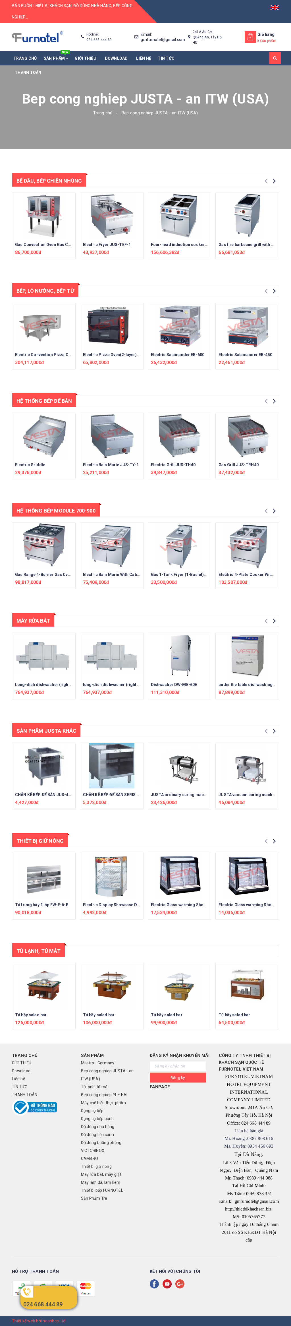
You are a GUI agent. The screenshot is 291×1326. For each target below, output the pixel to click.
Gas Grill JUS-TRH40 (239, 464)
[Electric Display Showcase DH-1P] (111, 876)
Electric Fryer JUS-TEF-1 (107, 244)
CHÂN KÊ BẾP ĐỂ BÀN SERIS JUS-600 (118, 794)
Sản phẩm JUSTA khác (46, 731)
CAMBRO (89, 1158)
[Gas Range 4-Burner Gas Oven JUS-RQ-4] (43, 545)
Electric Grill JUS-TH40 (173, 464)
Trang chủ (25, 58)
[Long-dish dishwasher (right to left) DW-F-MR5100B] (43, 655)
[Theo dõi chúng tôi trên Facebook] (155, 1283)
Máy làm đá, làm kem (100, 1182)
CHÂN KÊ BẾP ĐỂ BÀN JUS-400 (44, 794)
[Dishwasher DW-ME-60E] (179, 655)
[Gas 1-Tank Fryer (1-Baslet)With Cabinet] (179, 545)
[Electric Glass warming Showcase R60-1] (179, 876)
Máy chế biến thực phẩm (103, 1102)
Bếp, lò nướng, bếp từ (45, 291)
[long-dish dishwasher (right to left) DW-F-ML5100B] (111, 655)
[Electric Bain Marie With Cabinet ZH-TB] (111, 545)
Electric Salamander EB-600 (178, 354)
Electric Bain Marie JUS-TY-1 (111, 464)
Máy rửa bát (33, 621)
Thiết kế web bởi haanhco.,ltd (38, 1321)
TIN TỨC (166, 58)
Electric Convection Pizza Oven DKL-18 (52, 354)
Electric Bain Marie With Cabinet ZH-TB (120, 574)
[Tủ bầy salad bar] (43, 986)
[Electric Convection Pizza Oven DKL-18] (43, 325)
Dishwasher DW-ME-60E (174, 684)
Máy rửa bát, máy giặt (101, 1174)
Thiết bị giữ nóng (40, 841)
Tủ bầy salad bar (31, 1015)
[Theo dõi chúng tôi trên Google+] (181, 1283)
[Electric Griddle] (43, 435)
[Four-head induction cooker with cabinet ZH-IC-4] (179, 215)
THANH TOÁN (28, 72)
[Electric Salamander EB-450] (247, 325)
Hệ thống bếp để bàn (44, 401)
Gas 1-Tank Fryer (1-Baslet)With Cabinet (189, 574)
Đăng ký (178, 1077)
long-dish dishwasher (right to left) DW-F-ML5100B (132, 684)
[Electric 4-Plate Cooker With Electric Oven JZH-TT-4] (247, 545)
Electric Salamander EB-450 (245, 354)
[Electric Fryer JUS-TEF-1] (111, 215)
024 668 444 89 (43, 1304)
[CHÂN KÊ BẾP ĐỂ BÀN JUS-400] (43, 765)
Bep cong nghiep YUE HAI (104, 1094)
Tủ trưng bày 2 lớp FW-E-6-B (41, 904)
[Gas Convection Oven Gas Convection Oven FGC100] (43, 215)
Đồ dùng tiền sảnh (97, 1134)
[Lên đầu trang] (281, 1309)
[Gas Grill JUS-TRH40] (247, 435)
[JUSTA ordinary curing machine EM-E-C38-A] (179, 765)
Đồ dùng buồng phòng (101, 1142)
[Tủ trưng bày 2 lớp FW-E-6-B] (43, 876)
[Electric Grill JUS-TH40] (179, 435)
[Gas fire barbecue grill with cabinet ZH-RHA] (247, 215)
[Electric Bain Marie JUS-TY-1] (111, 435)
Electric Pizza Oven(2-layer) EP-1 (115, 354)
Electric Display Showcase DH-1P (115, 904)
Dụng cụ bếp (92, 1110)
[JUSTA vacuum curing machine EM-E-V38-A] (247, 765)
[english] (275, 5)
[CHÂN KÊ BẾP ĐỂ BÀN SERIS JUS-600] (111, 765)
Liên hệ (143, 58)
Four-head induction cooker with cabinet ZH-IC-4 (198, 244)
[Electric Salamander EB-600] (179, 325)
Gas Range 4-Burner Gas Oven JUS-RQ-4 (53, 574)
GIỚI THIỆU (86, 58)
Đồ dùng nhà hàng (98, 1126)
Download (117, 58)
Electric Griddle (30, 464)
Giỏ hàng (266, 34)
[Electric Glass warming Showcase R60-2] (247, 876)
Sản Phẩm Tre (94, 1198)
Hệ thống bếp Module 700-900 (55, 511)
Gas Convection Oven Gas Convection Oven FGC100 (64, 244)
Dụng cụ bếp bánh (97, 1118)
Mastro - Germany (98, 1063)
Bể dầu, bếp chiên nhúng (49, 181)
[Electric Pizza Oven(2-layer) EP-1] (111, 325)
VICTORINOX (93, 1150)
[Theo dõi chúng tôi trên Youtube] (168, 1283)
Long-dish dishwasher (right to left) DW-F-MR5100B (65, 684)
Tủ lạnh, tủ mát (38, 951)
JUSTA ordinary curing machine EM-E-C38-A (194, 794)
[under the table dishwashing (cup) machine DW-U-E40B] (247, 655)
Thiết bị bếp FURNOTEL (102, 1190)
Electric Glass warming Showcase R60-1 (189, 904)
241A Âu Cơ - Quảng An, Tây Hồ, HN (208, 37)
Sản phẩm (56, 56)
